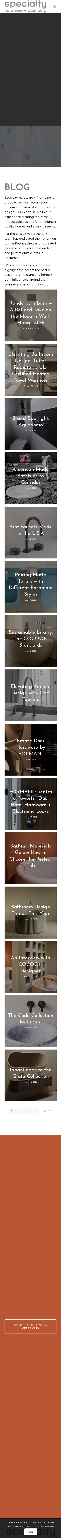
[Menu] (54, 6)
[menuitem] (54, 6)
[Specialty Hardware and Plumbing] (25, 6)
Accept (31, 1532)
